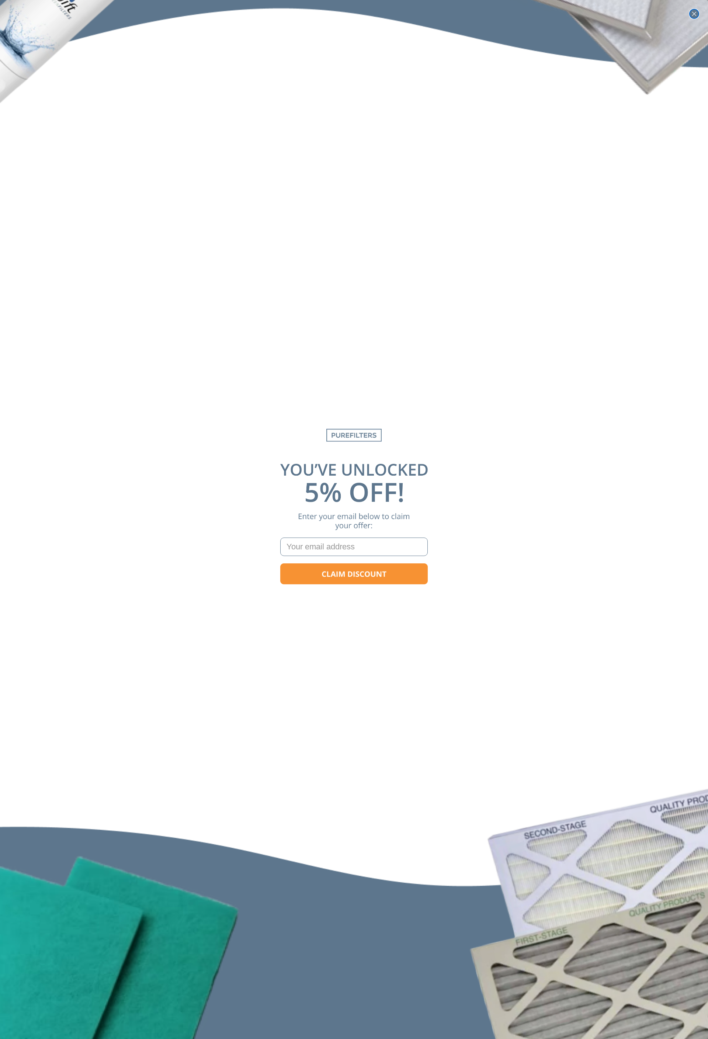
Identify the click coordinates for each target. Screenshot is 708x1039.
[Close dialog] (694, 13)
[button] (354, 574)
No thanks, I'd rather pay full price (354, 597)
